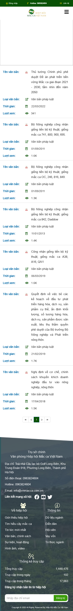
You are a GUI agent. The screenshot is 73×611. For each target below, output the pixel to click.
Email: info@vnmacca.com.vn (24, 490)
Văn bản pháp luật (42, 99)
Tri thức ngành (54, 542)
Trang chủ (31, 38)
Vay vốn (50, 536)
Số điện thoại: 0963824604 (21, 478)
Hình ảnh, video (15, 548)
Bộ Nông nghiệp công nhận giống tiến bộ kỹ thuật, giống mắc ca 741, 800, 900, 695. (49, 129)
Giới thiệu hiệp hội (16, 517)
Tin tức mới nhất (15, 529)
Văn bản (47, 38)
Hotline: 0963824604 (18, 484)
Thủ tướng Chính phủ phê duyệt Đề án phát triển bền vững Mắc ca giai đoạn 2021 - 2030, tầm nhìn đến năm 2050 (49, 82)
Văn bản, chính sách (18, 536)
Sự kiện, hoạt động (17, 542)
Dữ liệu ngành (54, 517)
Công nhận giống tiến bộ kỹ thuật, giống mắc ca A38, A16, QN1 (49, 256)
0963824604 (42, 3)
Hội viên (50, 529)
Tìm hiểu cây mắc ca (18, 523)
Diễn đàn (51, 523)
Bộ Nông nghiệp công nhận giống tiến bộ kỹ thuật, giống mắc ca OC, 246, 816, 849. (49, 172)
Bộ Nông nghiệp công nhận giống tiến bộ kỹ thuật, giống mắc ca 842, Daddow (49, 214)
